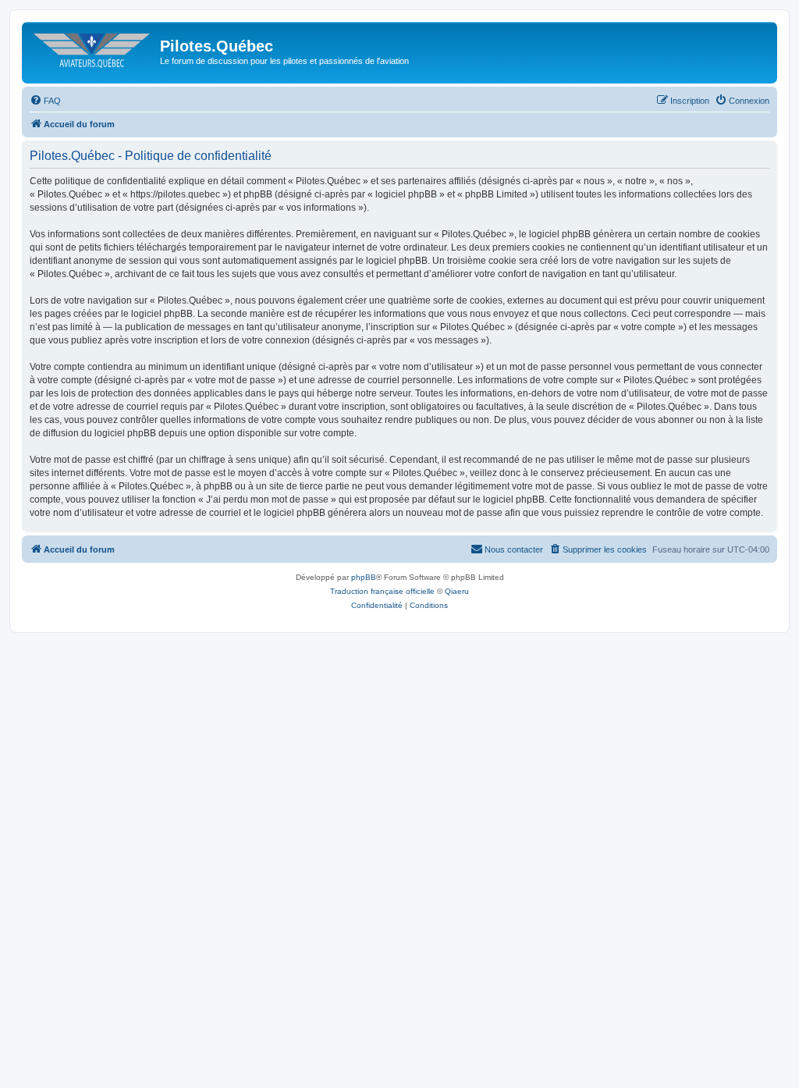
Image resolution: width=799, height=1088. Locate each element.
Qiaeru (457, 591)
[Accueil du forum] (93, 51)
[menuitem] (45, 100)
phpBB (363, 577)
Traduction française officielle (382, 591)
